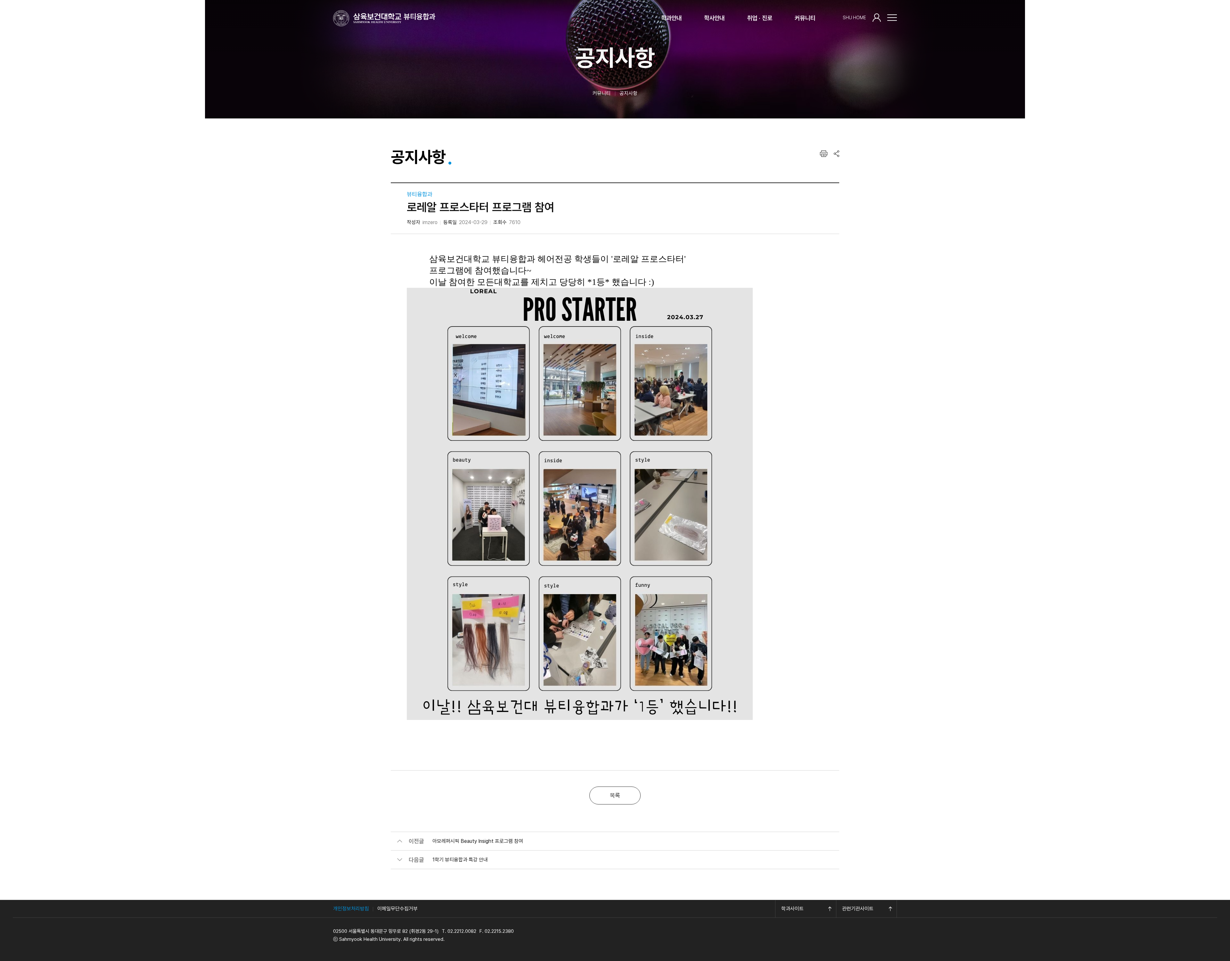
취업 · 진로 (759, 18)
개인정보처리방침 (351, 909)
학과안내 (671, 18)
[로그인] (877, 17)
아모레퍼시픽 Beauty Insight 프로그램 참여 (477, 841)
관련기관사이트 (857, 909)
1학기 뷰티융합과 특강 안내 (460, 860)
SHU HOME (854, 17)
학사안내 (714, 18)
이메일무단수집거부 (397, 909)
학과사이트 (792, 909)
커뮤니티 (805, 18)
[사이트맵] (892, 17)
